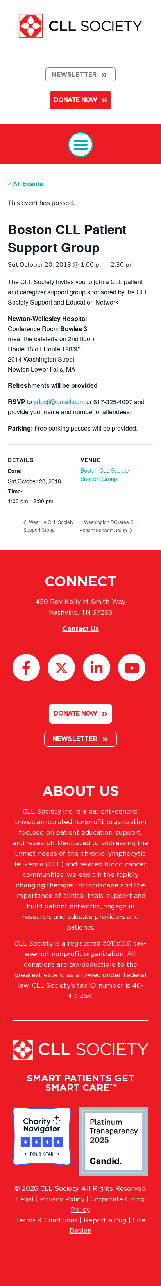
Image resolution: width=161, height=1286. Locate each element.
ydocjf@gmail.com (59, 401)
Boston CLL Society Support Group (104, 475)
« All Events (25, 183)
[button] (80, 144)
